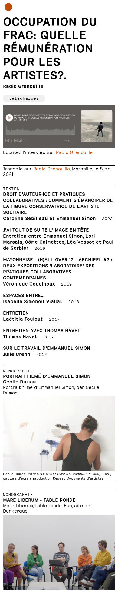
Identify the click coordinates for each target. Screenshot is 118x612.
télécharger (24, 97)
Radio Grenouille (74, 152)
